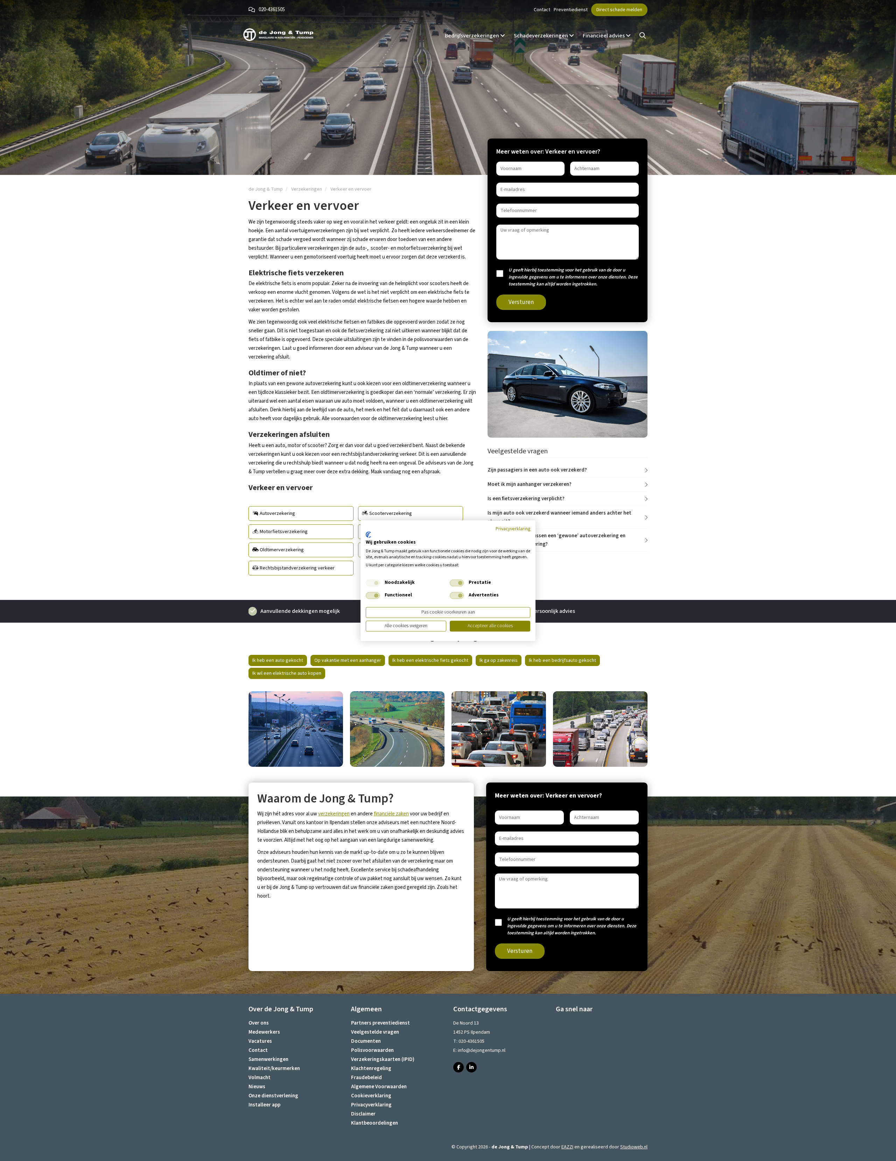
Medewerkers (264, 1032)
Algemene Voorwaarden (379, 1086)
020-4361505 (272, 9)
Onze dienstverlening (273, 1095)
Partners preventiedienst (380, 1023)
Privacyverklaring (371, 1105)
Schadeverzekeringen (541, 36)
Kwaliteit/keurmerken (274, 1068)
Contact (542, 9)
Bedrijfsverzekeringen (472, 36)
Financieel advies (604, 36)
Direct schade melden (619, 9)
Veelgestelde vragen (375, 1032)
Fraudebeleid (366, 1077)
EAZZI (567, 1147)
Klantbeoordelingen (374, 1123)
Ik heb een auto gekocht (277, 660)
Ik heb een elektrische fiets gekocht (430, 660)
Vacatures (260, 1041)
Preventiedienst (571, 9)
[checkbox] (373, 583)
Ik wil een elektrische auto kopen (286, 673)
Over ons (258, 1023)
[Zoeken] (643, 35)
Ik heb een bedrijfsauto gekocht (562, 660)
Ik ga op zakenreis (498, 660)
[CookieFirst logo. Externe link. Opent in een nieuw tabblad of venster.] (368, 535)
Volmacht (259, 1077)
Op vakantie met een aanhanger (347, 660)
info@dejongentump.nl (481, 1050)
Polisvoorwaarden (372, 1050)
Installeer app (264, 1105)
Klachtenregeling (371, 1068)
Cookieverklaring (371, 1095)
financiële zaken (391, 813)
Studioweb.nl (634, 1147)
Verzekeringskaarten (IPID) (382, 1059)
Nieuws (256, 1086)
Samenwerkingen (268, 1059)
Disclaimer (363, 1114)
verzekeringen (334, 813)
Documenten (366, 1041)
